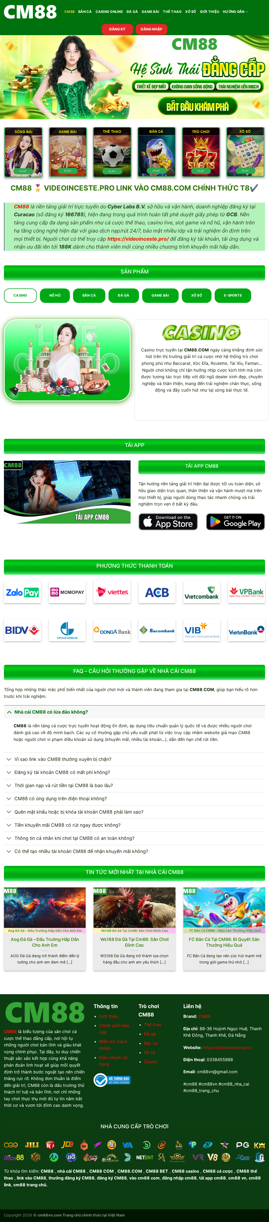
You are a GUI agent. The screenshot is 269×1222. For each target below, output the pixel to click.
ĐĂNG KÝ (117, 29)
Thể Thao (172, 12)
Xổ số (149, 1052)
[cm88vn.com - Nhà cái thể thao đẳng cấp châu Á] (30, 12)
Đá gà (150, 1033)
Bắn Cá (85, 12)
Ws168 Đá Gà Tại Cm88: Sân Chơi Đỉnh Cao (134, 942)
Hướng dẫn (233, 12)
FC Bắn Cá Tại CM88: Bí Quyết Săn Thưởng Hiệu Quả (224, 942)
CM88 (69, 12)
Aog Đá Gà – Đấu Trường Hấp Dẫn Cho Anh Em (45, 942)
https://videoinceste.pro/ (227, 1047)
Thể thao (153, 1024)
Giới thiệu (108, 1016)
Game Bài (150, 12)
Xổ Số (190, 12)
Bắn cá (150, 1043)
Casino (151, 1061)
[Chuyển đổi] (9, 712)
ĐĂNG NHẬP (151, 29)
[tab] (20, 295)
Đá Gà (132, 12)
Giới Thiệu (209, 12)
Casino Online (109, 12)
